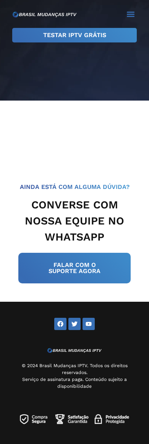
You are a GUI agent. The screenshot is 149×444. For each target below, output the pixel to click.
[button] (130, 14)
